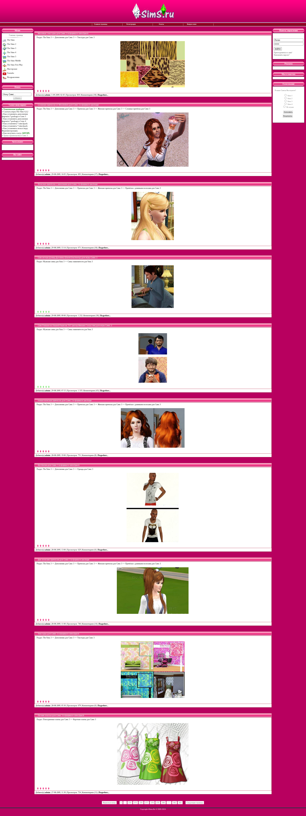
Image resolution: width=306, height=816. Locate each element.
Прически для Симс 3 (86, 109)
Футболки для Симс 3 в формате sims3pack (59, 465)
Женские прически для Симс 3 (110, 109)
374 (129, 803)
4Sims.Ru (151, 809)
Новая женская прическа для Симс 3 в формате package (65, 400)
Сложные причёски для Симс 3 (137, 109)
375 (135, 803)
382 (174, 803)
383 (180, 803)
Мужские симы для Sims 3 (53, 261)
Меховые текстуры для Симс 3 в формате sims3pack (63, 33)
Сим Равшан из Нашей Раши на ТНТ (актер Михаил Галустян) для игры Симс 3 (75, 325)
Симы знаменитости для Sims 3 (80, 261)
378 (152, 803)
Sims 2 (289, 98)
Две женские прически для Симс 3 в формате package (63, 560)
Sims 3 (289, 101)
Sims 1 (289, 96)
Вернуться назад (109, 803)
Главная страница (100, 24)
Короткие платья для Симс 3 (84, 719)
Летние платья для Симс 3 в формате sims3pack (61, 715)
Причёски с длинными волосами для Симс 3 (143, 188)
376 (141, 803)
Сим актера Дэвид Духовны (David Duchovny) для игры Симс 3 (67, 257)
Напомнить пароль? (281, 55)
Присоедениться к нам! (283, 52)
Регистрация (131, 24)
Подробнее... (103, 95)
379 (157, 803)
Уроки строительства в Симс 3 (15, 135)
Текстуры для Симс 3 (86, 37)
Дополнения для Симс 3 (64, 37)
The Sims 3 (47, 37)
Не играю (290, 107)
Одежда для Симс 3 (85, 469)
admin (47, 95)
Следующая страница (195, 803)
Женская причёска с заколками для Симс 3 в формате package (68, 184)
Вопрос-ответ (192, 24)
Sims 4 (289, 104)
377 (146, 803)
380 (163, 803)
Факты (161, 24)
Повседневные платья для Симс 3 (56, 719)
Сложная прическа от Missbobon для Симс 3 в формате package (68, 105)
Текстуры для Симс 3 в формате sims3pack (58, 634)
